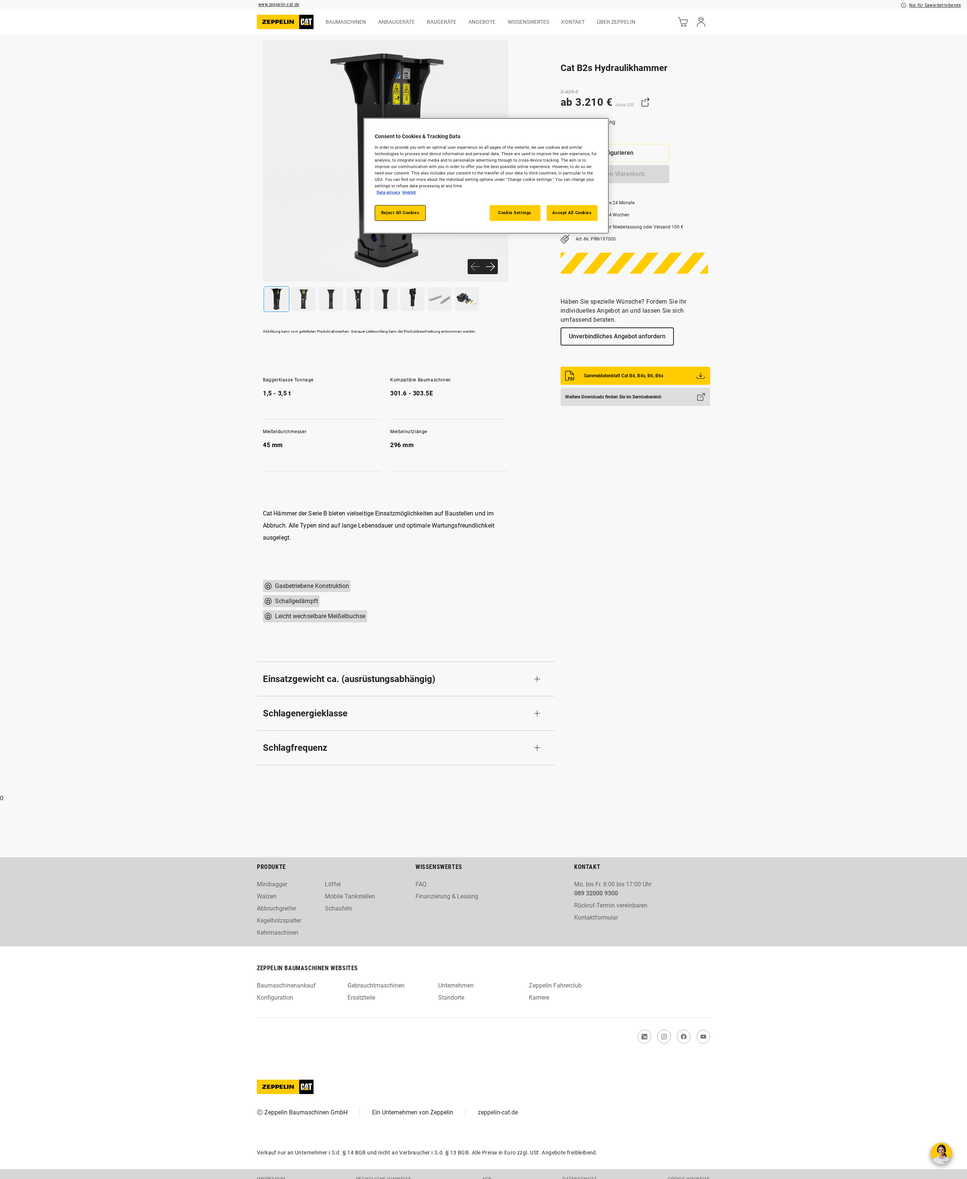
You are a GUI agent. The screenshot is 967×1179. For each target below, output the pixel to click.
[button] (406, 679)
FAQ (421, 884)
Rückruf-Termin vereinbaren (610, 905)
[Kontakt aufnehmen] (941, 1153)
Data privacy (388, 192)
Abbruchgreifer (276, 908)
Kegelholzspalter (279, 920)
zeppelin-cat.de (498, 1112)
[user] (701, 22)
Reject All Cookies (400, 212)
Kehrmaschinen (277, 932)
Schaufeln (338, 908)
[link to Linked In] (644, 1036)
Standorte (451, 997)
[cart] (683, 22)
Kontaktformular (596, 917)
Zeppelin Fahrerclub (555, 985)
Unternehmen (456, 985)
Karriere (539, 997)
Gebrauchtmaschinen (376, 985)
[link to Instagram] (664, 1036)
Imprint (409, 192)
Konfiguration (275, 997)
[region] (486, 176)
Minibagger (272, 884)
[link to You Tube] (703, 1036)
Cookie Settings (514, 212)
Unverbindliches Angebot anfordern (617, 336)
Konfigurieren (614, 152)
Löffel (333, 884)
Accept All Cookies (572, 212)
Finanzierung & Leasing (447, 896)
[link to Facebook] (683, 1036)
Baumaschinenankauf (286, 985)
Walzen (267, 896)
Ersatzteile (361, 997)
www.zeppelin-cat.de (279, 4)
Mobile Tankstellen (350, 896)
